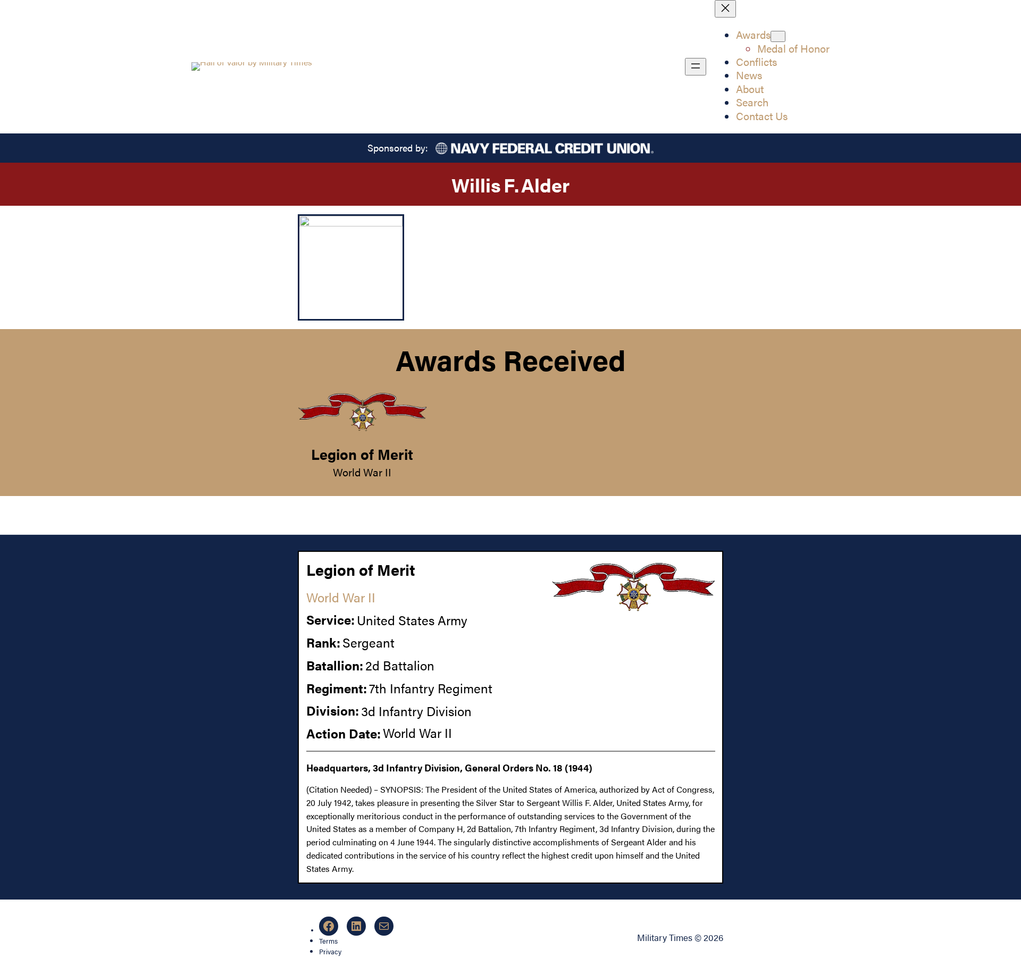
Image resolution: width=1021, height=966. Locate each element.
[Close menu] (725, 9)
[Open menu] (695, 66)
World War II (362, 472)
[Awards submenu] (778, 36)
